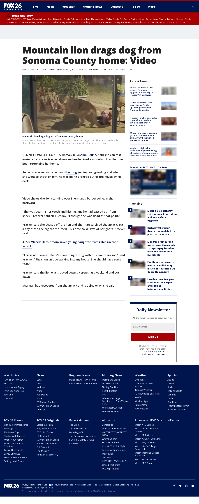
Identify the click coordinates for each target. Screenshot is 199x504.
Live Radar (140, 379)
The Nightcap (10, 428)
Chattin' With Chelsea (14, 435)
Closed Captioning (111, 464)
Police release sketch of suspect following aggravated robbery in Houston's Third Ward (141, 91)
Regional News (79, 375)
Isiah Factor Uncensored (16, 424)
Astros (170, 379)
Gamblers (172, 402)
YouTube (8, 394)
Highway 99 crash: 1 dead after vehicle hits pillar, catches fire (161, 231)
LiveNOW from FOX (14, 390)
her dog (71, 172)
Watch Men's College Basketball (145, 448)
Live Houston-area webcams (144, 385)
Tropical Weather (143, 389)
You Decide (42, 394)
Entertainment (79, 420)
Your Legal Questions (113, 407)
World (39, 390)
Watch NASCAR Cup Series (148, 438)
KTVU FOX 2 (42, 69)
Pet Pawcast (43, 447)
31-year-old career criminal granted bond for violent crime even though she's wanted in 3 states (143, 137)
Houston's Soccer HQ (47, 454)
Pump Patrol (141, 404)
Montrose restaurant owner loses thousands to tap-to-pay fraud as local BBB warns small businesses (161, 248)
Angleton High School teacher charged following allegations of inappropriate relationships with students (144, 152)
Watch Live (11, 375)
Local (39, 379)
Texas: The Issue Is (13, 449)
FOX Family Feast (111, 411)
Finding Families (110, 387)
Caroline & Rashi (45, 424)
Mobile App (107, 453)
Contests (73, 443)
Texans (171, 383)
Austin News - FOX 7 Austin (83, 383)
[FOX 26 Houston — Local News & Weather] (14, 6)
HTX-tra (173, 420)
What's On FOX (109, 438)
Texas (40, 383)
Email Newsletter (110, 442)
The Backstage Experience (82, 435)
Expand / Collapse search (193, 6)
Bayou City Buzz (12, 453)
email (192, 485)
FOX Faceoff (43, 435)
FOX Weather (141, 408)
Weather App (141, 401)
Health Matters (109, 390)
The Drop (74, 424)
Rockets (171, 387)
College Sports (174, 390)
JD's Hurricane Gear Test (147, 393)
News (40, 375)
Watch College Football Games (146, 430)
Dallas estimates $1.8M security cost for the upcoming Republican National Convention (141, 106)
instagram (186, 485)
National (41, 387)
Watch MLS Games (144, 463)
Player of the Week (177, 409)
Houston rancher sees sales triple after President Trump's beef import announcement (143, 121)
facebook (174, 485)
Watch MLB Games (144, 435)
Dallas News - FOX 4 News (82, 379)
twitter (180, 485)
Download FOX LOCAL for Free (148, 167)
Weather (141, 375)
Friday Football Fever (178, 405)
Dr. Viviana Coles (110, 383)
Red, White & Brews (47, 428)
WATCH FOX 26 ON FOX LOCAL (114, 434)
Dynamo (171, 394)
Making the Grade (111, 379)
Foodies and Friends (47, 443)
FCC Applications (110, 468)
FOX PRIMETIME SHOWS (81, 439)
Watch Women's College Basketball (147, 454)
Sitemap (41, 409)
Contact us (107, 424)
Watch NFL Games (144, 424)
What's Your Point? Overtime (13, 445)
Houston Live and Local (16, 457)
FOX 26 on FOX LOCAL (15, 379)
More (151, 6)
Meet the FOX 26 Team (114, 428)
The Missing (43, 450)
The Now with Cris (78, 428)
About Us (108, 420)
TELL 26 (8, 383)
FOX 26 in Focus (45, 432)
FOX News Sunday (46, 402)
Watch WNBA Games (145, 459)
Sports (172, 375)
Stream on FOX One (148, 420)
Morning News (112, 375)
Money (40, 398)
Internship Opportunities (114, 449)
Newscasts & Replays (14, 387)
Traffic (138, 397)
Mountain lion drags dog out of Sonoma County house (52, 136)
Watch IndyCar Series (145, 442)
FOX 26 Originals (48, 420)
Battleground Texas (14, 461)
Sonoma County (86, 155)
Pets (104, 394)
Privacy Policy (156, 351)
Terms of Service (155, 354)
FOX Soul (8, 398)
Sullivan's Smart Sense (48, 405)
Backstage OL (76, 432)
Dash (170, 398)
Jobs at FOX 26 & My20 (113, 446)
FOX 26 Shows (13, 420)
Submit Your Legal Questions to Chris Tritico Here (115, 401)
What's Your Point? (13, 439)
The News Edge (12, 432)
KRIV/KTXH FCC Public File (115, 461)
